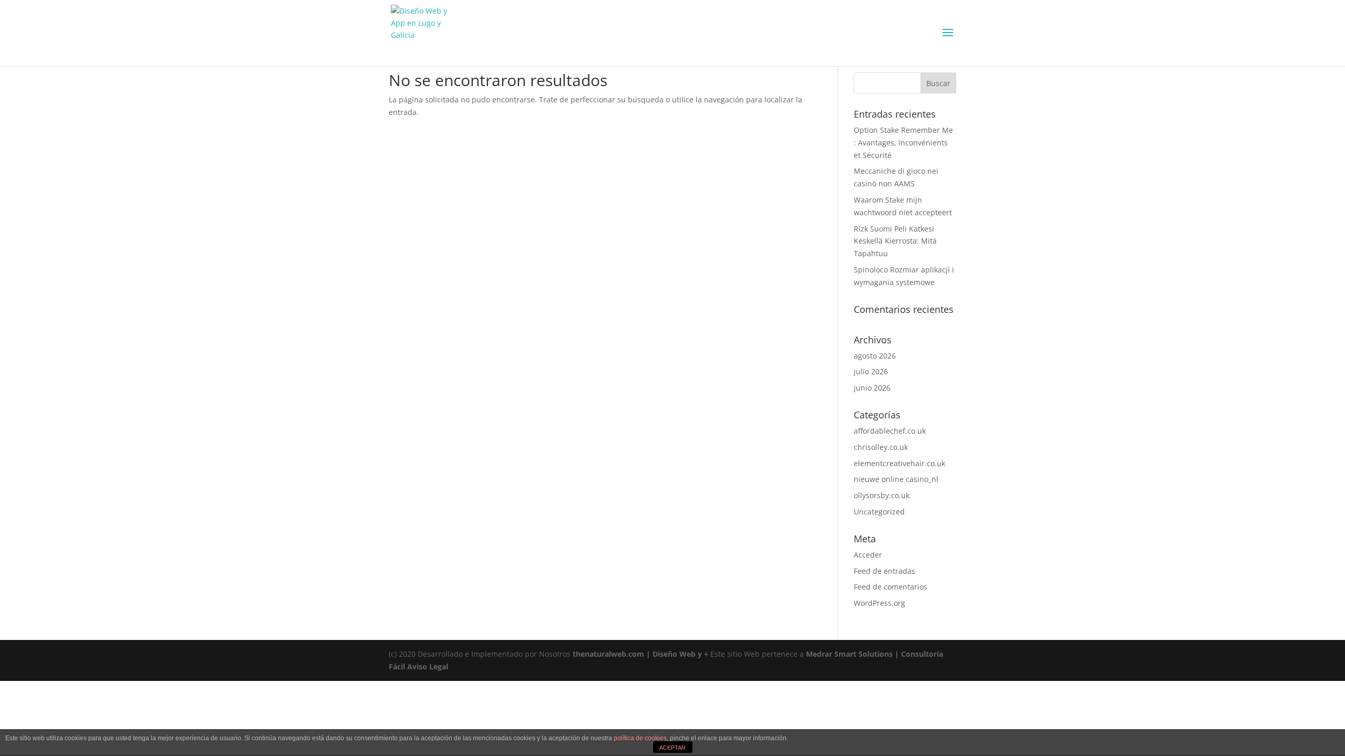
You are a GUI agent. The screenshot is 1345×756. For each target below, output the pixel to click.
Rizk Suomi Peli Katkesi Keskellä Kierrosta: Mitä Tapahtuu (895, 241)
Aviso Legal (427, 666)
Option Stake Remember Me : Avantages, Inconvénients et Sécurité (903, 142)
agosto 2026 (875, 356)
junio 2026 (872, 388)
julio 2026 (871, 371)
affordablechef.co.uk (890, 431)
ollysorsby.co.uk (881, 495)
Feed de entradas (884, 571)
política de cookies (640, 738)
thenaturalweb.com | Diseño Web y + (640, 654)
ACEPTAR (672, 747)
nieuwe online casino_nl (896, 479)
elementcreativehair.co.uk (899, 463)
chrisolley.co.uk (881, 447)
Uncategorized (879, 512)
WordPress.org (879, 603)
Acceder (868, 555)
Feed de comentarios (890, 587)
